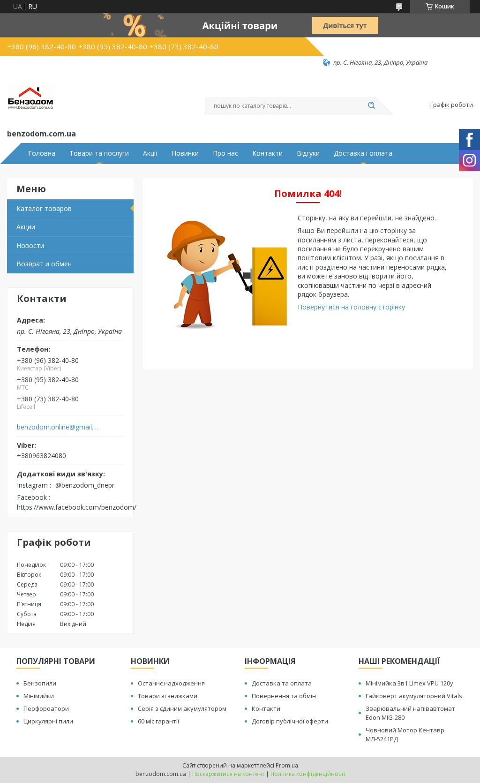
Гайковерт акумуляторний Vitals (414, 696)
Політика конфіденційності (307, 774)
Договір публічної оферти (290, 721)
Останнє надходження (171, 683)
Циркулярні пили (48, 721)
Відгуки (308, 153)
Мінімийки (38, 696)
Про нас (225, 153)
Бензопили (39, 683)
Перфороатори (46, 708)
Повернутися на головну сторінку (351, 306)
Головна (41, 153)
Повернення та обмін (284, 696)
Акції (150, 153)
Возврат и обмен (44, 263)
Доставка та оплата (282, 683)
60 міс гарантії (158, 721)
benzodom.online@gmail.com (58, 427)
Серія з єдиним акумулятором (182, 708)
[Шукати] (371, 106)
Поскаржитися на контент (228, 774)
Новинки (185, 153)
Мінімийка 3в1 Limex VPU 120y (409, 683)
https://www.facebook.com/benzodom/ (76, 507)
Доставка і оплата (363, 153)
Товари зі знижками (167, 696)
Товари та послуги (99, 153)
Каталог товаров (44, 208)
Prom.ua (287, 765)
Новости (30, 245)
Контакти (267, 153)
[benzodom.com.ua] (30, 97)
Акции (25, 226)
